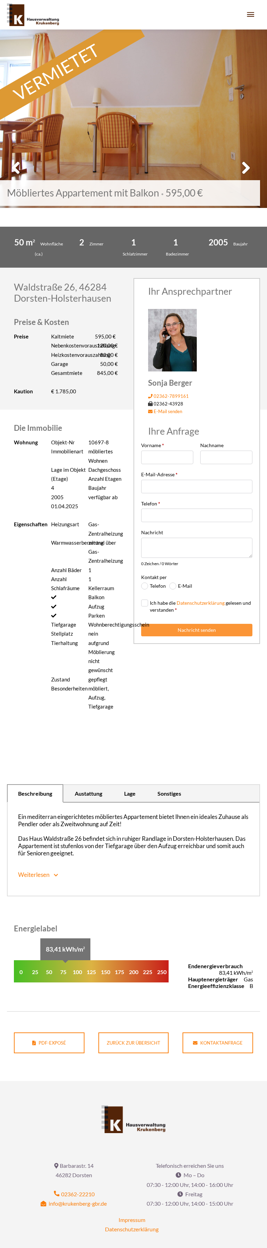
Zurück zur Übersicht (133, 1043)
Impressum (132, 1219)
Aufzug (96, 606)
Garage (59, 364)
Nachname (212, 445)
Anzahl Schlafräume (65, 583)
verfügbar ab (103, 497)
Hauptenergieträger (213, 979)
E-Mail (185, 586)
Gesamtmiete (66, 373)
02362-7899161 (171, 396)
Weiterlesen (34, 874)
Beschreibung (35, 793)
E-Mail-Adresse (159, 474)
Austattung (88, 793)
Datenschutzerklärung (201, 603)
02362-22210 (77, 1194)
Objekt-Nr (63, 442)
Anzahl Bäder (66, 570)
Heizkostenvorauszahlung (69, 355)
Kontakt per (154, 577)
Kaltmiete (62, 336)
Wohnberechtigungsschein (107, 624)
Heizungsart (65, 524)
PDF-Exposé (52, 1043)
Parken (96, 615)
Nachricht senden (197, 630)
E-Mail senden (167, 411)
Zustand (60, 679)
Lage (130, 793)
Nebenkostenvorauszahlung (69, 345)
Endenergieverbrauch (215, 966)
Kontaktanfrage (221, 1043)
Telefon (150, 503)
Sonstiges (169, 793)
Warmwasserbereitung (69, 542)
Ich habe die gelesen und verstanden (200, 606)
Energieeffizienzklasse (216, 985)
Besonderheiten (69, 688)
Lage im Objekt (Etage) (68, 474)
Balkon (96, 597)
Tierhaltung (64, 643)
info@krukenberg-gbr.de (77, 1203)
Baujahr (97, 488)
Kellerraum (101, 588)
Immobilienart (67, 451)
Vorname (152, 445)
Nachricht (152, 532)
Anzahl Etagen (104, 479)
